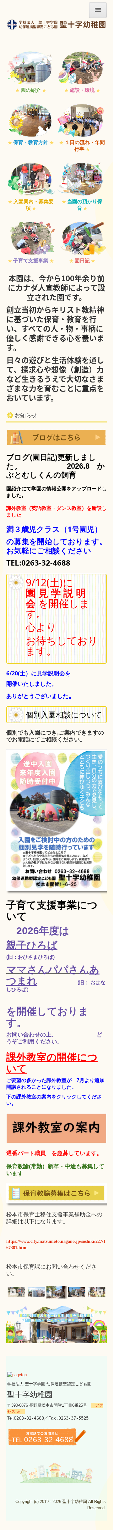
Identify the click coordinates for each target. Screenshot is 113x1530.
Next (100, 1292)
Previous (12, 1292)
